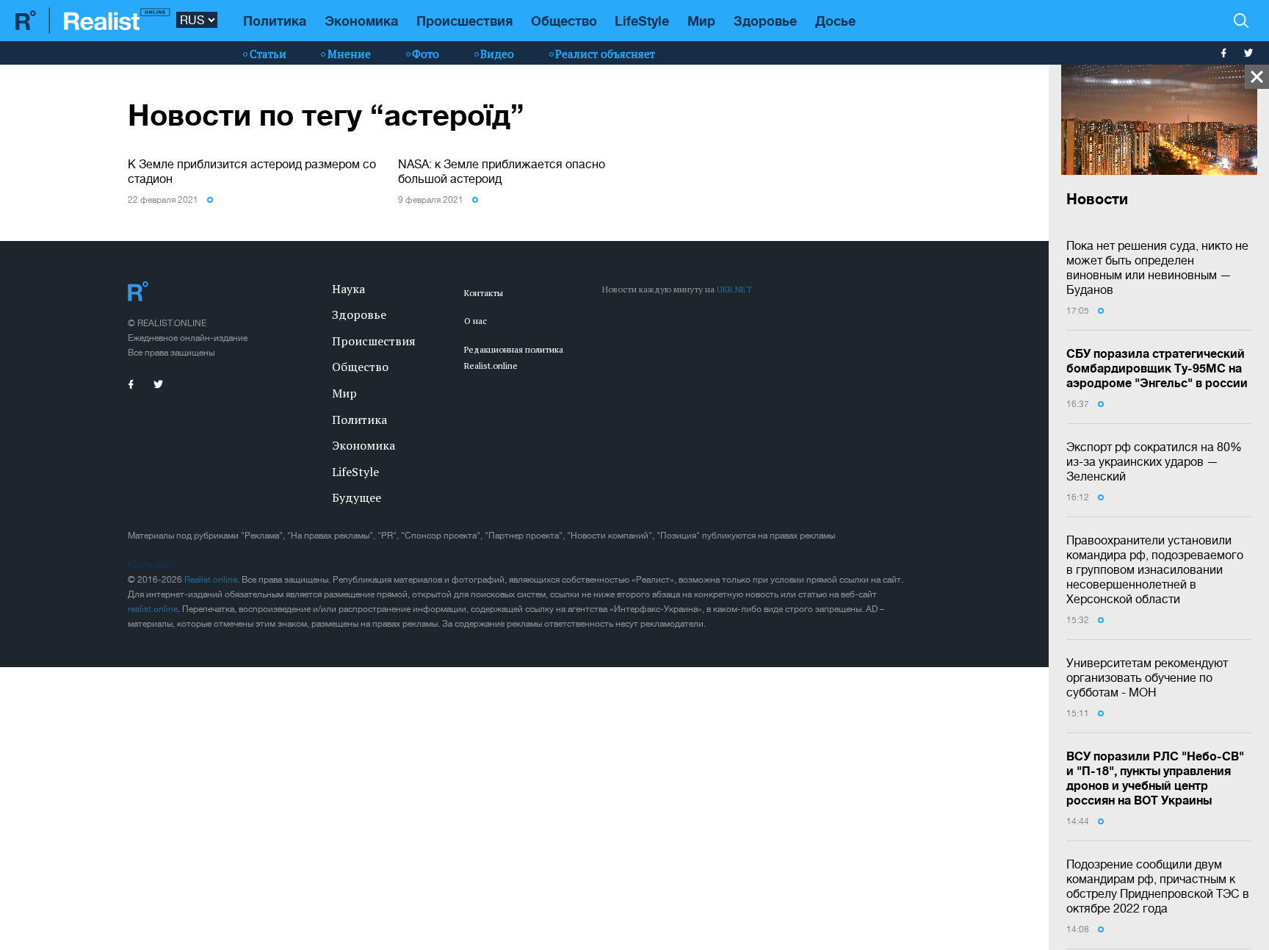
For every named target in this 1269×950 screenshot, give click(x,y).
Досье (835, 20)
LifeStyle (642, 20)
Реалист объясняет (605, 53)
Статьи (268, 53)
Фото (425, 53)
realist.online (153, 609)
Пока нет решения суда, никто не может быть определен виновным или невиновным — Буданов (1157, 267)
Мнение (349, 53)
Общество (564, 20)
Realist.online (210, 580)
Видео (497, 53)
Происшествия (464, 20)
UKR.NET (734, 289)
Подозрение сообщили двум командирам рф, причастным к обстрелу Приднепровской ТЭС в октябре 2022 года (1157, 886)
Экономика (361, 20)
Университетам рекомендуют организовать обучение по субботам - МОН (1147, 677)
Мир (701, 20)
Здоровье (765, 20)
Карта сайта (152, 565)
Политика (274, 20)
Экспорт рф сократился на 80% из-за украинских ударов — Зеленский (1154, 461)
